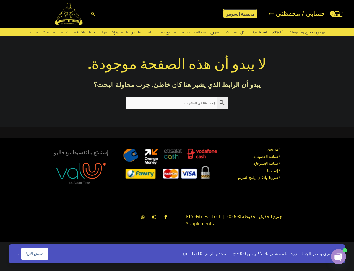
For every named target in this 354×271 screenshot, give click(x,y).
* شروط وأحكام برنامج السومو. (259, 177)
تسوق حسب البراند (161, 32)
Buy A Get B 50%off (267, 32)
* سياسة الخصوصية (267, 156)
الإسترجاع (261, 163)
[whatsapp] (143, 217)
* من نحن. (274, 149)
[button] (93, 14)
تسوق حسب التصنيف (203, 32)
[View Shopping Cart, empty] (337, 14)
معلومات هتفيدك (80, 32)
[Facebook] (165, 217)
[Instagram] (154, 217)
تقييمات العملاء (42, 32)
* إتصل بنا (274, 170)
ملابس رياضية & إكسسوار (121, 32)
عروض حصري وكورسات (307, 32)
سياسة (273, 163)
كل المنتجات (236, 32)
